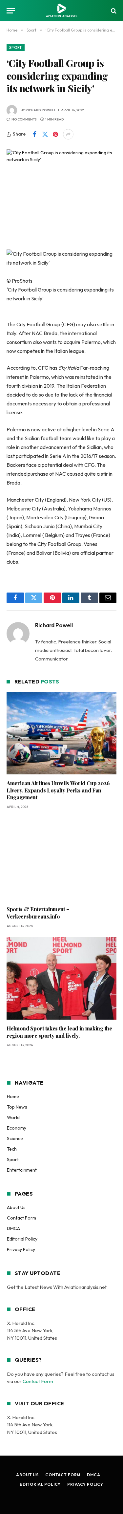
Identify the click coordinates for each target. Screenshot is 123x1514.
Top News (17, 1107)
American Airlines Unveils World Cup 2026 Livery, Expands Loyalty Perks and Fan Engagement (58, 790)
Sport (15, 47)
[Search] (113, 10)
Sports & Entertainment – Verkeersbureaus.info (38, 913)
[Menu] (11, 10)
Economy (16, 1128)
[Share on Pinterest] (55, 134)
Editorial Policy (22, 1239)
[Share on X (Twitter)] (45, 134)
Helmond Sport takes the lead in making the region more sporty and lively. (59, 1032)
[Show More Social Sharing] (68, 134)
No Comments (23, 119)
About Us (16, 1207)
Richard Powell (41, 110)
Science (15, 1138)
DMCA (13, 1228)
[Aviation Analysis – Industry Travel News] (61, 10)
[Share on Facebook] (34, 134)
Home (13, 1096)
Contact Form (21, 1218)
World (13, 1117)
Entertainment (22, 1170)
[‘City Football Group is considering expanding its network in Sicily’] (61, 185)
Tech (12, 1149)
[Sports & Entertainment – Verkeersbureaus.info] (61, 859)
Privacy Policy (21, 1249)
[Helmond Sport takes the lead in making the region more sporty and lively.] (61, 978)
